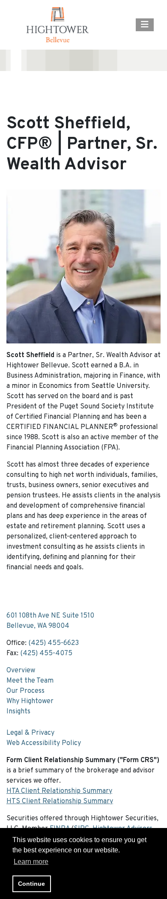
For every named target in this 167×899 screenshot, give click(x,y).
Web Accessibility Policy (43, 743)
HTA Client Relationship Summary (59, 791)
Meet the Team (30, 681)
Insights (18, 711)
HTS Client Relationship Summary (59, 801)
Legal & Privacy (30, 733)
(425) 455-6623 (53, 643)
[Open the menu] (144, 25)
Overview (20, 670)
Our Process (25, 691)
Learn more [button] (31, 861)
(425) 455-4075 (46, 653)
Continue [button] (31, 883)
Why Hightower (30, 701)
